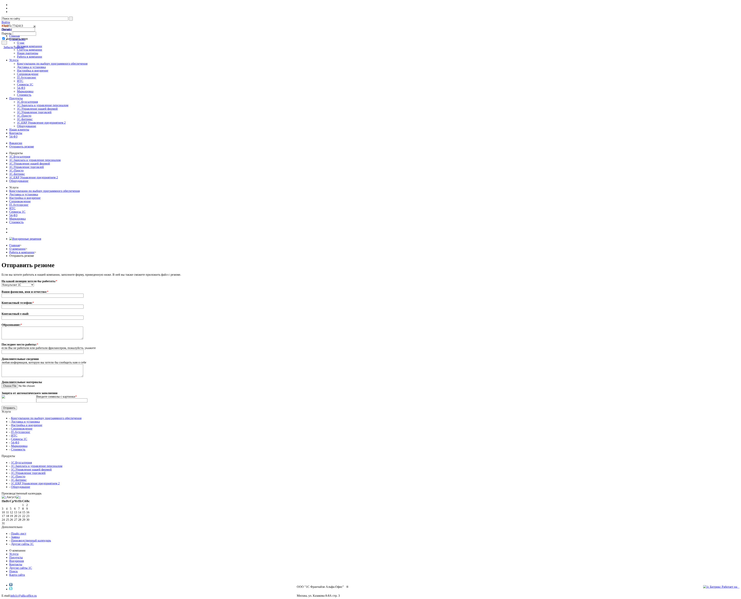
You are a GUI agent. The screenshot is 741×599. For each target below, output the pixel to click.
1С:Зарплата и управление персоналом (42, 105)
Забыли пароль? (14, 47)
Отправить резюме (21, 146)
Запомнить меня (17, 38)
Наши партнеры (27, 53)
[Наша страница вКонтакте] (11, 585)
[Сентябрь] (18, 497)
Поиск (13, 571)
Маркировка (25, 91)
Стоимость (24, 94)
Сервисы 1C (25, 84)
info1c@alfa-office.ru (23, 595)
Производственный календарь (31, 540)
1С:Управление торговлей (34, 112)
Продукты (16, 557)
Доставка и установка (31, 67)
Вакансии (15, 143)
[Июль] (4, 497)
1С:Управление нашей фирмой (37, 108)
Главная (14, 245)
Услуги (14, 554)
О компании (17, 248)
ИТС (20, 81)
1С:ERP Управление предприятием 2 (41, 122)
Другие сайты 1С (22, 544)
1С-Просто (24, 115)
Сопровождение (27, 74)
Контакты (15, 564)
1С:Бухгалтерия (27, 101)
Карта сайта (17, 574)
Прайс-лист (18, 533)
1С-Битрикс (25, 119)
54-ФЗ (21, 88)
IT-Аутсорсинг (26, 77)
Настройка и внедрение (32, 70)
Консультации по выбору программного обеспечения (52, 63)
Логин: (6, 29)
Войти (6, 22)
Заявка (15, 537)
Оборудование (26, 126)
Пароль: (7, 33)
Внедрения (16, 561)
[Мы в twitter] (11, 589)
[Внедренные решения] (25, 238)
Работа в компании (29, 56)
